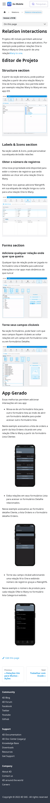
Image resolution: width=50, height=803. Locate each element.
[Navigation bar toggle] (4, 4)
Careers (6, 784)
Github (5, 719)
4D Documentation (11, 734)
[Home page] (4, 12)
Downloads (8, 747)
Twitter (5, 710)
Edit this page (12, 658)
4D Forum (7, 701)
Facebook (7, 706)
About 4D (7, 771)
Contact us (7, 775)
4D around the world (12, 780)
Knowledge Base (10, 743)
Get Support (8, 756)
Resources (7, 751)
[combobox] (39, 4)
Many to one (16, 53)
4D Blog (6, 697)
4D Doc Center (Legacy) (14, 738)
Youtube (6, 714)
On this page (10, 24)
